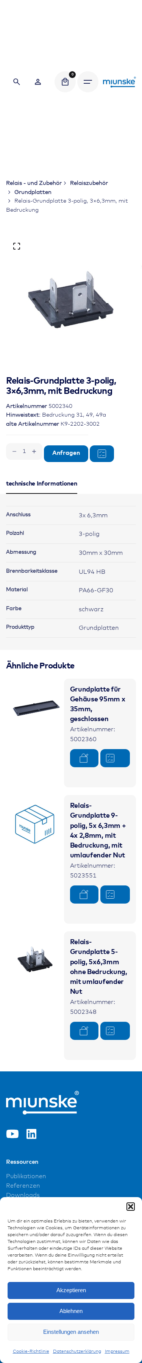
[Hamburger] (87, 81)
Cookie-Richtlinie (31, 1351)
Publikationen (26, 1176)
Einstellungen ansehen (71, 1332)
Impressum (117, 1351)
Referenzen (23, 1186)
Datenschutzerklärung (77, 1351)
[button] (130, 1206)
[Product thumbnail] (35, 708)
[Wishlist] (37, 81)
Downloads (23, 1195)
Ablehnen (71, 1311)
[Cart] (65, 81)
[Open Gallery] (16, 246)
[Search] (16, 81)
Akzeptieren (71, 1290)
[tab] (41, 493)
